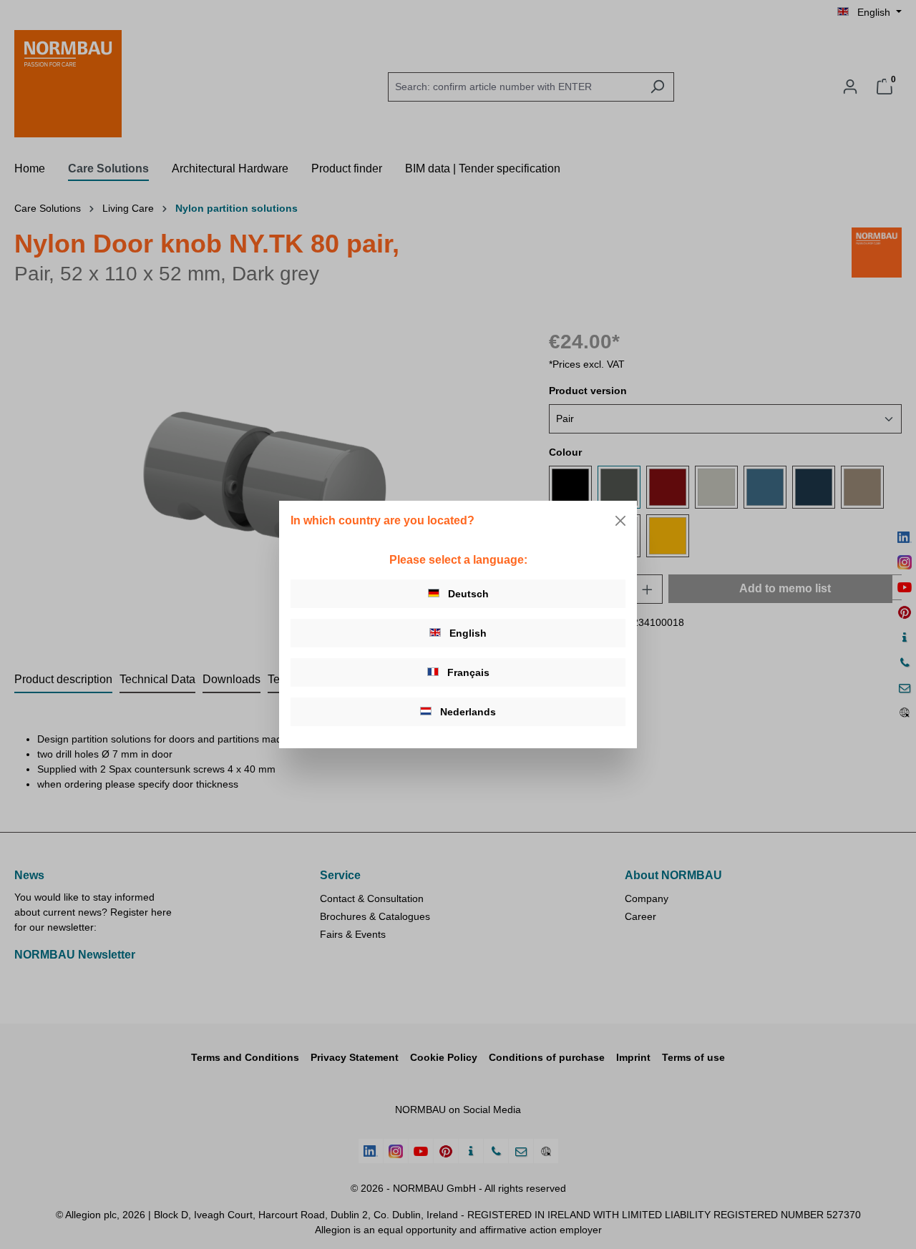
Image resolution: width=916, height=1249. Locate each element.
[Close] (620, 521)
